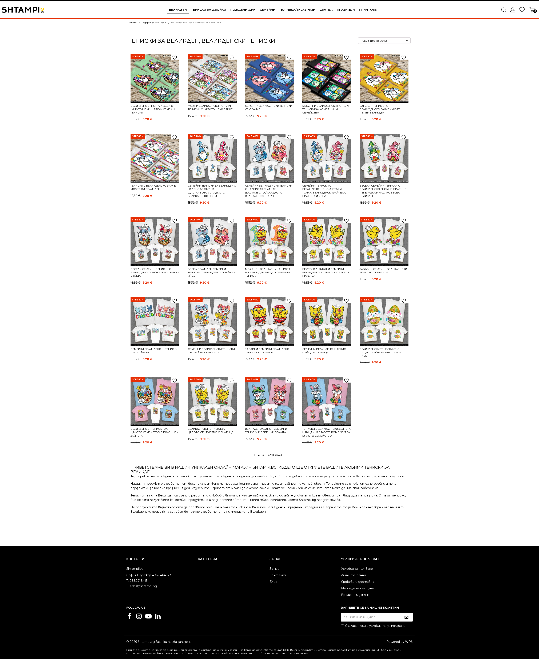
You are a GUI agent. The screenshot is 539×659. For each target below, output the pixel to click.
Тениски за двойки (208, 10)
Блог (273, 582)
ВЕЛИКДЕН (178, 10)
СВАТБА (326, 10)
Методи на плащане (357, 588)
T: (127, 581)
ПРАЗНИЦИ (346, 10)
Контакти (278, 575)
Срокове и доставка (357, 582)
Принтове (368, 10)
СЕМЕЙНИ (267, 10)
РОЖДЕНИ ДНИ (243, 10)
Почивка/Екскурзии (297, 10)
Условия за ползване (357, 569)
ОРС (286, 649)
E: (127, 586)
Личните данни (353, 575)
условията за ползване (387, 626)
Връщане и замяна (355, 595)
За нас (274, 569)
